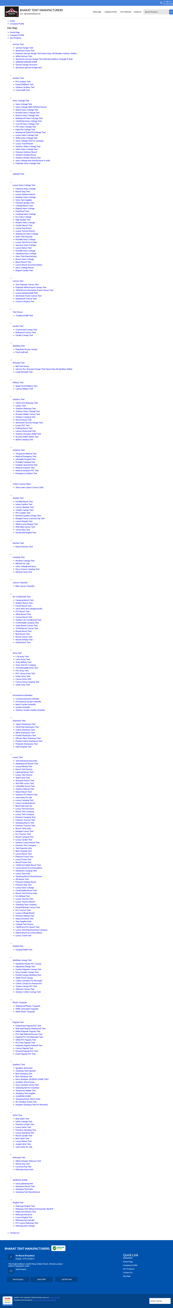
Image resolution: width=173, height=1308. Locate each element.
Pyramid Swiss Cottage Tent (28, 113)
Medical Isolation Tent (25, 468)
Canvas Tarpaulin (20, 582)
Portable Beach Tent (24, 501)
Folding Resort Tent (24, 428)
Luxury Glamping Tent (25, 1133)
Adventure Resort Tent (25, 1186)
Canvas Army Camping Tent (27, 682)
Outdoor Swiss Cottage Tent (28, 411)
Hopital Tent (18, 946)
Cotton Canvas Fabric (22, 484)
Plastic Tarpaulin (20, 1002)
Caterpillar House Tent (25, 786)
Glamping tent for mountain (27, 1088)
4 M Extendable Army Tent (27, 668)
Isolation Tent (19, 450)
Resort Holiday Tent (24, 640)
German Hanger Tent (24, 48)
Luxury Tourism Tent (24, 899)
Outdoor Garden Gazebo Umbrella (30, 710)
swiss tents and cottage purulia (29, 609)
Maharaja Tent (19, 1157)
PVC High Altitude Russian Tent (29, 1034)
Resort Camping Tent (25, 837)
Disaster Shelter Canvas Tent (28, 414)
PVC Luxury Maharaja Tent (27, 1223)
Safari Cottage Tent (24, 1121)
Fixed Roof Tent (22, 211)
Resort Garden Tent (24, 1136)
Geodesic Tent (19, 1064)
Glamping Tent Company (26, 904)
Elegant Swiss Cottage (25, 208)
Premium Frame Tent (24, 857)
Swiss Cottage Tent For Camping (29, 141)
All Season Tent (22, 879)
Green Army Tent (23, 685)
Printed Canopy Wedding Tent (28, 975)
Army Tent (17, 653)
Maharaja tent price (24, 1214)
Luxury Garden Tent (24, 840)
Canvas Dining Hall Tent (26, 431)
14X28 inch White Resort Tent (28, 865)
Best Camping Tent (24, 851)
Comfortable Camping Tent (27, 623)
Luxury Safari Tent (23, 1127)
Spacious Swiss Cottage (26, 245)
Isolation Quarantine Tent (26, 465)
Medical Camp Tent (24, 572)
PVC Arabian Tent (23, 82)
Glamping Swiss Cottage (26, 253)
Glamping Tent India (24, 1189)
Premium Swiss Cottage (26, 189)
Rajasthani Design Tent (25, 966)
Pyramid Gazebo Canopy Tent (28, 516)
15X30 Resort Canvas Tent (27, 628)
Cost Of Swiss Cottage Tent (27, 124)
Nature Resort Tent (24, 792)
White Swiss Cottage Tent (26, 138)
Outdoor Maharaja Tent (26, 408)
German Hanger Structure (26, 65)
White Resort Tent (23, 614)
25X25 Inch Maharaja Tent (27, 403)
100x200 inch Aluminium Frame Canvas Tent (34, 290)
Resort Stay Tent (23, 191)
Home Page (97, 12)
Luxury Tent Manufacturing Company (31, 930)
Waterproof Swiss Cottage (27, 234)
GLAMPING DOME (23, 1096)
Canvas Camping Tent (25, 301)
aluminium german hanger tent (29, 67)
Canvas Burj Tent (23, 530)
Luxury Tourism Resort (25, 231)
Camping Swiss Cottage (26, 214)
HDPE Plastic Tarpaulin (25, 1012)
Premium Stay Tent (24, 885)
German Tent (18, 44)
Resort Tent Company (25, 811)
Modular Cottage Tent (25, 561)
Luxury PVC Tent (23, 425)
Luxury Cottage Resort (25, 913)
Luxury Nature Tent (24, 248)
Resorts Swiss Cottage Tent (27, 115)
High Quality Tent (23, 220)
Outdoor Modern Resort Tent (28, 158)
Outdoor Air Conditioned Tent (28, 620)
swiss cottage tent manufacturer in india (33, 160)
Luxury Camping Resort (25, 803)
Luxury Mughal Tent (24, 1217)
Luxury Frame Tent (23, 859)
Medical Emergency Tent (26, 456)
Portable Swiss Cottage (25, 239)
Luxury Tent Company (25, 814)
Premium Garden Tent (25, 1124)
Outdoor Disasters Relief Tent (28, 434)
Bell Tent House (22, 366)
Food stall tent (22, 352)
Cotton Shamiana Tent (25, 730)
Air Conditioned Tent (22, 597)
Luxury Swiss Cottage (25, 888)
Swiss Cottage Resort (25, 268)
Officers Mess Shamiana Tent (28, 738)
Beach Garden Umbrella (26, 704)
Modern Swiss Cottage (25, 222)
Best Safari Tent (22, 1119)
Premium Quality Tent (25, 203)
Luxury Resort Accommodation (29, 265)
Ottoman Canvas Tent (25, 989)
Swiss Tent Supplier (24, 200)
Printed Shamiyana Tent (26, 735)
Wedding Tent (19, 346)
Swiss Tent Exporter (24, 237)
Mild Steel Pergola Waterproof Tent (31, 1028)
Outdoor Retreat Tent (25, 789)
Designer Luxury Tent (24, 831)
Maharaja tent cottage (25, 1226)
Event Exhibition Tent (25, 84)
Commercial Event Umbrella (27, 699)
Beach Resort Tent (23, 262)
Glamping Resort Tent (25, 823)
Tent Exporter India (24, 848)
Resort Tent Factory (24, 769)
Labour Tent (21, 406)
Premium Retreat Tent (25, 916)
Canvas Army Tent (23, 679)
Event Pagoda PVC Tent (26, 1054)
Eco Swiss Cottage (23, 217)
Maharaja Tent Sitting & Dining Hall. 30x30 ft (34, 1209)
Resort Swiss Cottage (25, 259)
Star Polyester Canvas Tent (27, 284)
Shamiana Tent (19, 721)
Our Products (125, 12)
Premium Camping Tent (25, 817)
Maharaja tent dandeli (25, 1220)
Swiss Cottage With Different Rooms (31, 107)
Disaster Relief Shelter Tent (27, 437)
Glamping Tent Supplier (25, 1093)
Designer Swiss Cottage (26, 197)
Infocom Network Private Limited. (44, 1300)
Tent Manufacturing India (26, 761)
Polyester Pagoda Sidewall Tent (29, 1045)
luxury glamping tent (24, 1183)
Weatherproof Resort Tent (27, 764)
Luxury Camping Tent (25, 800)
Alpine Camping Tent (24, 439)
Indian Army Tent (23, 676)
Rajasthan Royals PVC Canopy (28, 964)
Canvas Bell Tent (23, 90)
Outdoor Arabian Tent (25, 87)
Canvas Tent (18, 281)
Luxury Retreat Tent (24, 766)
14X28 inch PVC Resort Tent (27, 927)
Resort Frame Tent (23, 862)
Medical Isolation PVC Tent (27, 470)
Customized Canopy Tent (26, 330)
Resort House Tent (23, 420)
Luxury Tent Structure (25, 809)
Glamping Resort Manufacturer (29, 876)
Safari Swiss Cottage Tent (27, 149)
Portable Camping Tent (25, 462)
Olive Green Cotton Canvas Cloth (29, 487)
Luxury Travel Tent (23, 935)
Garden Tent (18, 326)
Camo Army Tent (23, 659)
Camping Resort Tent (25, 600)
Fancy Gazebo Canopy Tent (27, 972)
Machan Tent (18, 543)
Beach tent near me (24, 806)
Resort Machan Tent (24, 547)
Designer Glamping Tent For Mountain (32, 1105)
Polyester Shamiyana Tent (27, 744)
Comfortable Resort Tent (26, 890)
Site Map (126, 1276)
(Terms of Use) (54, 1297)
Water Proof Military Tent (26, 386)
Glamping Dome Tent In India (28, 1099)
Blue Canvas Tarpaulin (25, 586)
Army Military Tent (23, 662)
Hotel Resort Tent (23, 642)
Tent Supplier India (23, 921)
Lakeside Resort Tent (24, 772)
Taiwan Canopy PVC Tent (26, 986)
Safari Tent (17, 1115)
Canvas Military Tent (24, 389)
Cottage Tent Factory (25, 924)
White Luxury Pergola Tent (27, 524)
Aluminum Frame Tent (25, 51)
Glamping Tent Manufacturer (28, 1192)
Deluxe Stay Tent (23, 1164)
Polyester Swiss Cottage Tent (28, 163)
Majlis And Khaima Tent (26, 1212)
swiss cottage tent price (26, 566)
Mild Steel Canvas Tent (25, 527)
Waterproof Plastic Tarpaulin (28, 1006)
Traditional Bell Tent (24, 315)
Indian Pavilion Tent (24, 504)
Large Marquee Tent (24, 372)
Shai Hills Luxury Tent (25, 783)
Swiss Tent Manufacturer (26, 256)
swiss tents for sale (24, 797)
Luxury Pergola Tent (24, 521)
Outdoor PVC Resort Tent (26, 795)
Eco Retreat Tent (23, 896)
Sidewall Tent (18, 174)
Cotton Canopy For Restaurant (29, 983)
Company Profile (111, 12)
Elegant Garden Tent (24, 270)
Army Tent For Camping (26, 665)
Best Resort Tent (23, 634)
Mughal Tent (18, 1202)
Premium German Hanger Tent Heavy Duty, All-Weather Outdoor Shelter (46, 53)
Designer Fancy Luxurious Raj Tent (30, 518)
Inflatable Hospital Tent (26, 459)
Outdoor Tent (18, 399)
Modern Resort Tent (24, 603)
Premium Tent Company (26, 845)
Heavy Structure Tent (24, 919)
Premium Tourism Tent (25, 820)
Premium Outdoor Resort (26, 152)
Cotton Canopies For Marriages (29, 981)
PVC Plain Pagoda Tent (25, 1043)
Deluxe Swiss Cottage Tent (27, 110)
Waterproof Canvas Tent (26, 299)
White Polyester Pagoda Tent (28, 1031)
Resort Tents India (23, 828)
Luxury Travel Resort (24, 144)
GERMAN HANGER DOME (26, 62)
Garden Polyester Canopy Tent (28, 969)
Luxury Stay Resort (24, 228)
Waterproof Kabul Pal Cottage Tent (31, 132)
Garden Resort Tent (24, 225)
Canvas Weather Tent (25, 507)
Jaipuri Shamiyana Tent (26, 724)
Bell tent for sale (22, 563)
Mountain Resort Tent (25, 780)
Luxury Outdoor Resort (25, 194)
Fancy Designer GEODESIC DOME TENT (32, 1079)
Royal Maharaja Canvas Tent (28, 907)
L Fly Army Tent (22, 656)
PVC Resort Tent (23, 611)
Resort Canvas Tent (24, 637)
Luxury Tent (18, 757)
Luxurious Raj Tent (23, 1167)
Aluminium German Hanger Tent (29, 423)
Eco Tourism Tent (23, 834)
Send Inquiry (21, 1269)
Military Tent (18, 382)
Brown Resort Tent (24, 631)
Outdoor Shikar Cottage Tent (28, 146)
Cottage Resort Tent (24, 206)
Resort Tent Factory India (26, 893)
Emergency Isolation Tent (26, 473)
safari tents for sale (24, 1147)
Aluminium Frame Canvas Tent (29, 296)
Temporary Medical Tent (26, 454)
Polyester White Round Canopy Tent (31, 287)
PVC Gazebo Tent (23, 513)
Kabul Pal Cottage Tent (25, 129)
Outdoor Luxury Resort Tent (28, 842)
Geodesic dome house (25, 1082)
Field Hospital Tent (24, 747)
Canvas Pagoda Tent (24, 1048)
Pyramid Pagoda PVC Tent (27, 1051)
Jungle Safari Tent (23, 1144)
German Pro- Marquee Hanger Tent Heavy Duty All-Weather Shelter (44, 369)
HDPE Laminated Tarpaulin (27, 1009)
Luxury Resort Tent (24, 854)
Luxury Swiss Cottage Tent (27, 135)
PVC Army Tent (22, 671)
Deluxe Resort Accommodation (29, 933)
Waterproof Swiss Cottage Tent (29, 118)
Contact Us (138, 12)
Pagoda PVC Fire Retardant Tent (29, 1037)
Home (12, 21)
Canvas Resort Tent (24, 617)
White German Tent (24, 56)
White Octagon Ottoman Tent (28, 1161)
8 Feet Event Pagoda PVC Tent (28, 1026)
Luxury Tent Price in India (26, 242)
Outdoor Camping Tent (25, 417)
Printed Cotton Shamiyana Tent (29, 741)
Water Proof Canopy (24, 978)
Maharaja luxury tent (24, 1169)
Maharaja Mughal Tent (25, 1206)
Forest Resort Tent (23, 606)
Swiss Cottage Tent (21, 101)
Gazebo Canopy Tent (24, 510)
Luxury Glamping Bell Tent (27, 293)
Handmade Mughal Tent (26, 532)
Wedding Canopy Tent (22, 960)
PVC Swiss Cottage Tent (26, 127)
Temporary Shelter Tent (26, 1090)
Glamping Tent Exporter (26, 1071)
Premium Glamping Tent (26, 1130)
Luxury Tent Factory (24, 775)
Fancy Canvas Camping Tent (27, 569)
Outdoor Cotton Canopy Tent (28, 992)
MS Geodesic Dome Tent (26, 1102)
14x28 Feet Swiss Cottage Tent (29, 121)
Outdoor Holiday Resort (26, 155)
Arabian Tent (18, 78)
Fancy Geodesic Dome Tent (27, 1085)
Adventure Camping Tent (26, 871)
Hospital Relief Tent (24, 950)
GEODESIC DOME (20, 1180)
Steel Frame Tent (23, 778)
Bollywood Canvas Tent (26, 332)
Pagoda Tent (18, 1022)
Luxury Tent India (23, 873)
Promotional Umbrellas (22, 695)
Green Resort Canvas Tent (27, 625)
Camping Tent (19, 557)
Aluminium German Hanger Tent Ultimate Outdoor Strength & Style (44, 59)
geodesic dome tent (24, 1068)
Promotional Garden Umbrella (28, 702)
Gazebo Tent (18, 498)
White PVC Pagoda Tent (26, 1040)
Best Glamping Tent (24, 1074)
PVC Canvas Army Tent (25, 673)
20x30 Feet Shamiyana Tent (27, 727)
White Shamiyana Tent (25, 733)
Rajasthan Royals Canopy (26, 349)
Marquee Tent (19, 363)
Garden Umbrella (23, 707)
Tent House (17, 312)
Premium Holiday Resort (26, 882)
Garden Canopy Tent (24, 335)
